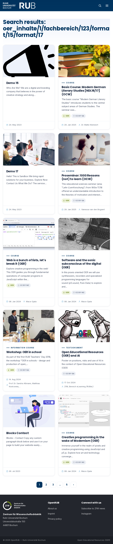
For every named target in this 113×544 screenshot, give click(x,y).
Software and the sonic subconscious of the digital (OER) (81, 263)
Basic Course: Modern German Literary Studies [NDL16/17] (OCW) (84, 90)
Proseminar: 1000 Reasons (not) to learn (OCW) (81, 177)
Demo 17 (12, 171)
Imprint (51, 513)
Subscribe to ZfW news (93, 508)
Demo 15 (12, 83)
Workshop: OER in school (24, 352)
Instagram (86, 513)
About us (52, 508)
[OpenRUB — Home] (19, 6)
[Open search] (100, 6)
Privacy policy (55, 519)
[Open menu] (107, 6)
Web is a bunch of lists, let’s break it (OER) (26, 262)
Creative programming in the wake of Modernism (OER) (83, 439)
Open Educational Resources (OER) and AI (82, 354)
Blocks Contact (17, 433)
